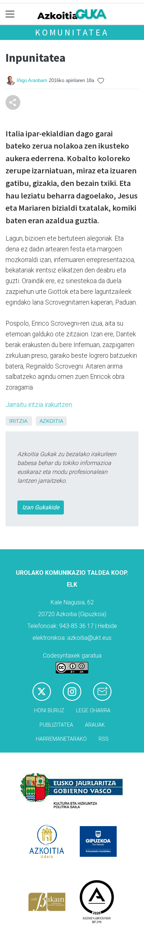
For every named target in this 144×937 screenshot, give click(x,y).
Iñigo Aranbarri (32, 80)
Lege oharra (93, 710)
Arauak (95, 725)
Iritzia (18, 421)
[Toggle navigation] (10, 14)
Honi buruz (49, 710)
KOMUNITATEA (72, 32)
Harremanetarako (61, 739)
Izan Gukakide (40, 507)
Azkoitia (51, 421)
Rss (104, 739)
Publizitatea (56, 725)
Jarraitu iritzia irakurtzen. (39, 404)
